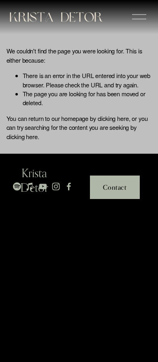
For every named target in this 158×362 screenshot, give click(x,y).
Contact (114, 187)
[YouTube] (43, 186)
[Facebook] (69, 186)
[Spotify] (17, 186)
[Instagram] (56, 186)
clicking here (113, 118)
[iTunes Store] (30, 186)
